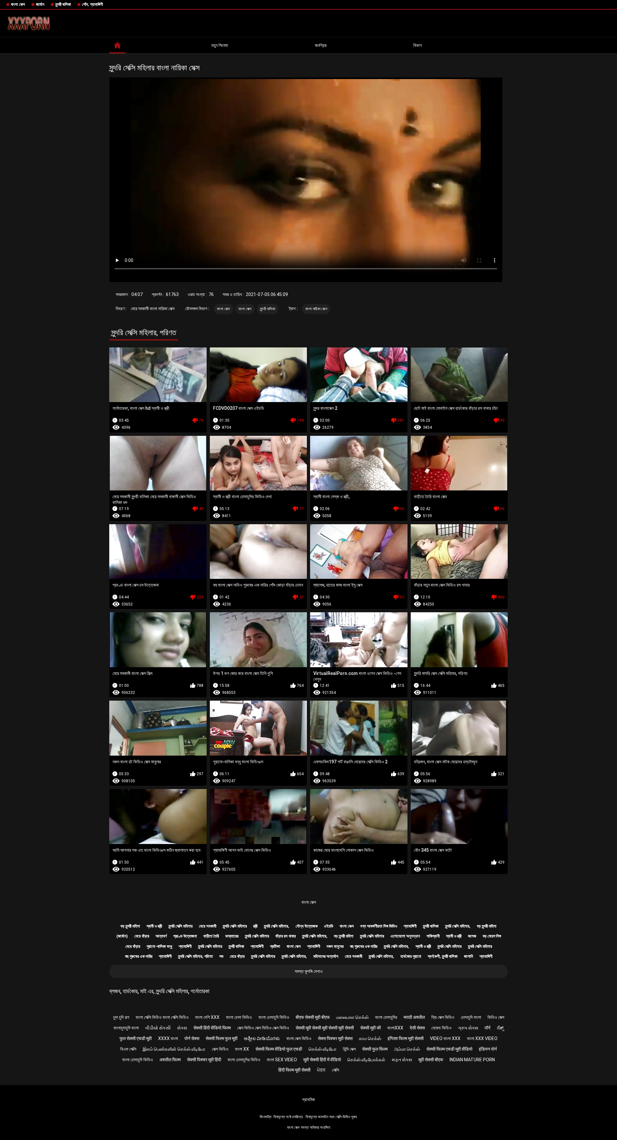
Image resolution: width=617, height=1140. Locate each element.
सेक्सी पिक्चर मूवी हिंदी (204, 1059)
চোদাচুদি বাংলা (471, 1017)
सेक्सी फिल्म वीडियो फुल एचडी (278, 1049)
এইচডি (328, 926)
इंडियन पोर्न (488, 1049)
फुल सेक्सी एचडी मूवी (136, 1038)
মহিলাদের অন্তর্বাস (325, 956)
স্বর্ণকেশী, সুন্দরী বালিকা (443, 956)
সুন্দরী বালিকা (63, 4)
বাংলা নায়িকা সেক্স (316, 309)
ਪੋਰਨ (321, 1070)
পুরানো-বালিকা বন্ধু (159, 946)
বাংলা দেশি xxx (207, 1017)
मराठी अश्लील (414, 1017)
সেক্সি (335, 1070)
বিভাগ (417, 45)
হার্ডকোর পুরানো (410, 956)
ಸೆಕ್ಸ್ (500, 1027)
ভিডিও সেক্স (495, 1017)
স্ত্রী (255, 926)
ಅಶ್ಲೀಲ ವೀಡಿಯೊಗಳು (262, 1038)
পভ (221, 956)
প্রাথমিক (308, 1099)
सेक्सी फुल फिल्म (375, 1049)
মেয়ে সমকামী (207, 926)
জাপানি (468, 956)
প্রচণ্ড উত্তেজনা (185, 936)
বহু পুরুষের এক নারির (363, 946)
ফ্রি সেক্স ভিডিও (442, 1017)
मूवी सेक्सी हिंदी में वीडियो (322, 1059)
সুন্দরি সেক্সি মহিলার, (276, 926)
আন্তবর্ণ (161, 936)
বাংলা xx (242, 1049)
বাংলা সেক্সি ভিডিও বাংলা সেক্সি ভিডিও (162, 1017)
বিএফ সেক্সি (128, 1049)
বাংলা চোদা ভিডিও (239, 1017)
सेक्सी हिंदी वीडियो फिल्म (212, 1027)
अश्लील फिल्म (170, 1059)
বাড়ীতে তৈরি (211, 936)
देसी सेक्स (417, 1027)
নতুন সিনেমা (219, 45)
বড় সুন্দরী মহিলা (130, 926)
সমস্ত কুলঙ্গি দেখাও (309, 971)
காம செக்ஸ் (370, 1038)
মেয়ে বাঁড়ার (141, 936)
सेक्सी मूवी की (370, 1027)
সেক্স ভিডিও (220, 1049)
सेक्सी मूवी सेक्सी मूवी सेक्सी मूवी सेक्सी (325, 1027)
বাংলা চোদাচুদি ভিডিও (273, 1017)
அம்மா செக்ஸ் (407, 1049)
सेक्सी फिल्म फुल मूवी (221, 1038)
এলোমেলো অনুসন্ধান (405, 936)
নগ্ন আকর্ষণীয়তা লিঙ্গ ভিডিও (378, 926)
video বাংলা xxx (445, 1038)
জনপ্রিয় (320, 45)
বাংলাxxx (395, 1027)
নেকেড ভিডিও (441, 1027)
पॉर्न (487, 1027)
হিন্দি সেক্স (349, 1049)
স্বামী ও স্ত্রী (154, 926)
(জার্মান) (122, 936)
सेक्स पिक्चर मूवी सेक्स (335, 1038)
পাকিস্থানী (433, 936)
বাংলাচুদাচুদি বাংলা (126, 1027)
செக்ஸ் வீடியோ (322, 1049)
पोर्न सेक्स (191, 1038)
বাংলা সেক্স (18, 4)
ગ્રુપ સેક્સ (468, 1027)
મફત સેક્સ (402, 1059)
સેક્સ (182, 1027)
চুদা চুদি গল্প (121, 1017)
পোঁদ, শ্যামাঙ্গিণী (92, 4)
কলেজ (472, 936)
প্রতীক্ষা (275, 946)
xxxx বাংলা (168, 1038)
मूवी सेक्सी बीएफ (430, 1059)
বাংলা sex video (282, 1059)
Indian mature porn (472, 1059)
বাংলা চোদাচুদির (386, 1017)
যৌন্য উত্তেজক (306, 926)
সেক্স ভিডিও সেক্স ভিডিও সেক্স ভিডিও (263, 1027)
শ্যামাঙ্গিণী (410, 926)
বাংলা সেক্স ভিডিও (298, 1038)
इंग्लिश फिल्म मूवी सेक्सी (406, 1038)
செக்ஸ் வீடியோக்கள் (366, 1059)
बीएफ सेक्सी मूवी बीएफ (313, 1017)
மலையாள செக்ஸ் (352, 1017)
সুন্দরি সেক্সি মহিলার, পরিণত (195, 956)
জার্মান (40, 4)
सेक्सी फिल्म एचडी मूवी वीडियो (449, 1049)
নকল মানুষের (335, 946)
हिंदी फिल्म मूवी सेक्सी (294, 1070)
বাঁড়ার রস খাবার (285, 936)
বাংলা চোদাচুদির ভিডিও (244, 1059)
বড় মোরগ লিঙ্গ (492, 936)
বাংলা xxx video (482, 1038)
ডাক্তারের (231, 936)
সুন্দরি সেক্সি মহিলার (180, 926)
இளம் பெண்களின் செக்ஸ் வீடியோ (174, 1049)
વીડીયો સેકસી (158, 1027)
